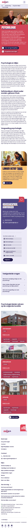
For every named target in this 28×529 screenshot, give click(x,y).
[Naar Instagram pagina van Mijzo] (5, 526)
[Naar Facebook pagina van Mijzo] (2, 526)
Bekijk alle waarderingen (7, 512)
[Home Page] (5, 2)
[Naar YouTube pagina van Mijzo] (11, 526)
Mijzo (2, 509)
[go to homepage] (7, 431)
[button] (24, 2)
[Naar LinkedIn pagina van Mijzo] (8, 526)
